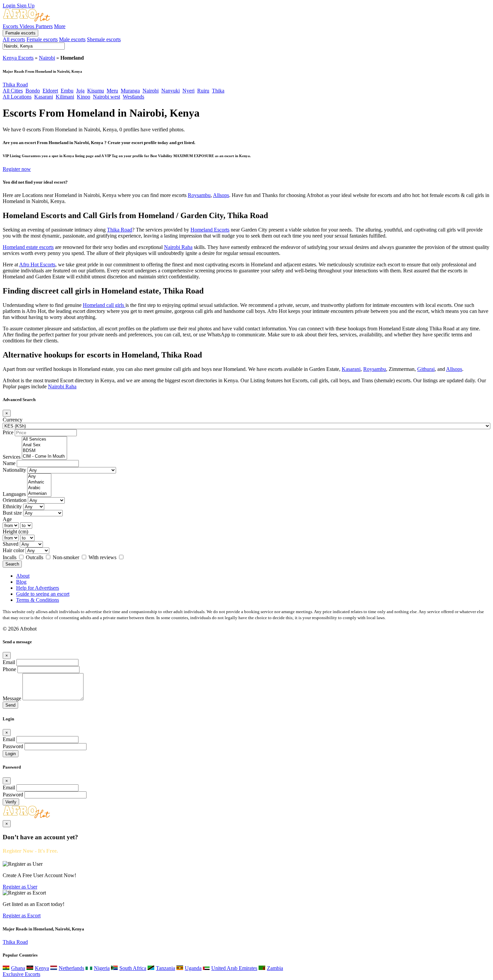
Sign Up (26, 5)
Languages (14, 494)
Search (12, 564)
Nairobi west (106, 97)
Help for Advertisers (37, 588)
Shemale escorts (104, 39)
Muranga (130, 90)
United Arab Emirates (234, 968)
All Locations (17, 97)
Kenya (42, 968)
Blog (21, 582)
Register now (17, 169)
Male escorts (72, 39)
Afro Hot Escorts (37, 264)
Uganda (193, 968)
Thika (218, 90)
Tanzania (165, 968)
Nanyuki (170, 90)
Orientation (14, 500)
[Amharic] (39, 482)
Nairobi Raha (178, 247)
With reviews (103, 557)
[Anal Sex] (44, 445)
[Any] (39, 476)
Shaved (10, 544)
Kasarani (43, 97)
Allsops (221, 195)
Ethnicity (12, 506)
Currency (12, 419)
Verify (10, 801)
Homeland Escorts (209, 230)
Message (12, 698)
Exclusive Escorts (21, 974)
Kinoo (83, 97)
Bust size (12, 513)
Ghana (18, 968)
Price (8, 432)
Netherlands (71, 968)
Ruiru (203, 90)
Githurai (426, 369)
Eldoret (50, 90)
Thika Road (15, 84)
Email (9, 662)
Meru (112, 90)
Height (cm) (15, 531)
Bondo (32, 90)
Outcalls (35, 557)
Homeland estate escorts (28, 247)
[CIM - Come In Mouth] (44, 456)
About (23, 576)
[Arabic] (39, 488)
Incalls (10, 557)
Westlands (133, 97)
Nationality (14, 470)
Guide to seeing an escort (42, 594)
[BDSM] (44, 451)
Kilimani (65, 97)
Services (11, 457)
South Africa (132, 968)
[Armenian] (39, 494)
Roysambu (199, 195)
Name (9, 463)
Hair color (13, 550)
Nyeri (188, 90)
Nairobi (47, 58)
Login (10, 5)
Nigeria (102, 968)
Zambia (275, 968)
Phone (9, 669)
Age (7, 519)
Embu (67, 90)
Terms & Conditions (37, 600)
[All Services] (44, 439)
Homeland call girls (104, 305)
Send (10, 705)
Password (13, 746)
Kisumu (95, 90)
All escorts (14, 39)
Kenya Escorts (18, 58)
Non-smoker (66, 557)
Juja (80, 90)
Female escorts (20, 33)
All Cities (13, 90)
